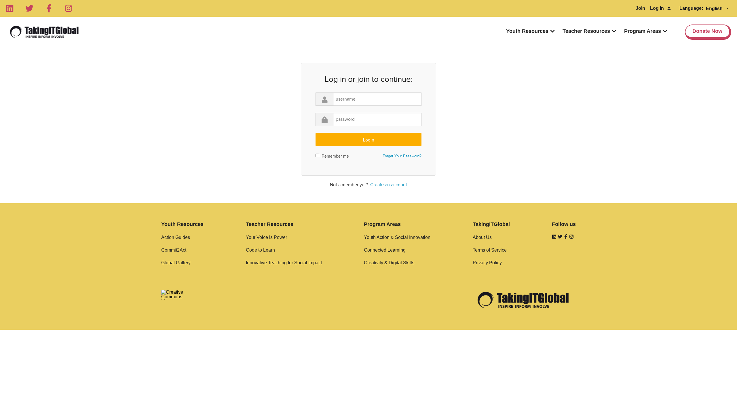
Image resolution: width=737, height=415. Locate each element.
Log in (657, 8)
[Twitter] (29, 8)
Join (640, 8)
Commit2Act (173, 250)
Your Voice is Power (266, 237)
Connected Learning (385, 250)
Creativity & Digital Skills (389, 262)
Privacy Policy (487, 262)
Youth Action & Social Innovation (397, 237)
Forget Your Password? (402, 156)
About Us (482, 237)
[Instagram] (68, 8)
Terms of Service (490, 250)
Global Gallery (176, 262)
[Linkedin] (10, 8)
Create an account (388, 184)
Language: (691, 8)
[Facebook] (49, 8)
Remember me (335, 156)
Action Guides (175, 237)
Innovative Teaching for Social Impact (284, 262)
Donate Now (707, 31)
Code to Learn (260, 250)
